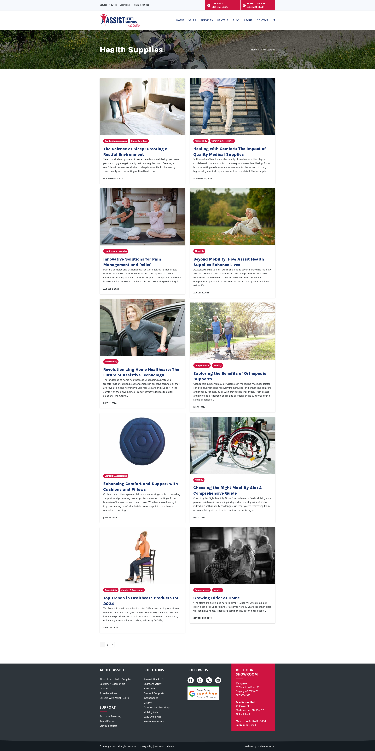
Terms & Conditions (164, 746)
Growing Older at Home (216, 598)
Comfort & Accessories (116, 141)
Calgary (241, 683)
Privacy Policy (145, 746)
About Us (199, 251)
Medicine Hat (245, 702)
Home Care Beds (139, 141)
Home (254, 49)
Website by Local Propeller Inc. (260, 746)
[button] (274, 20)
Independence (202, 365)
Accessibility (201, 141)
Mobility (217, 365)
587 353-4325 (243, 695)
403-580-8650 (243, 714)
